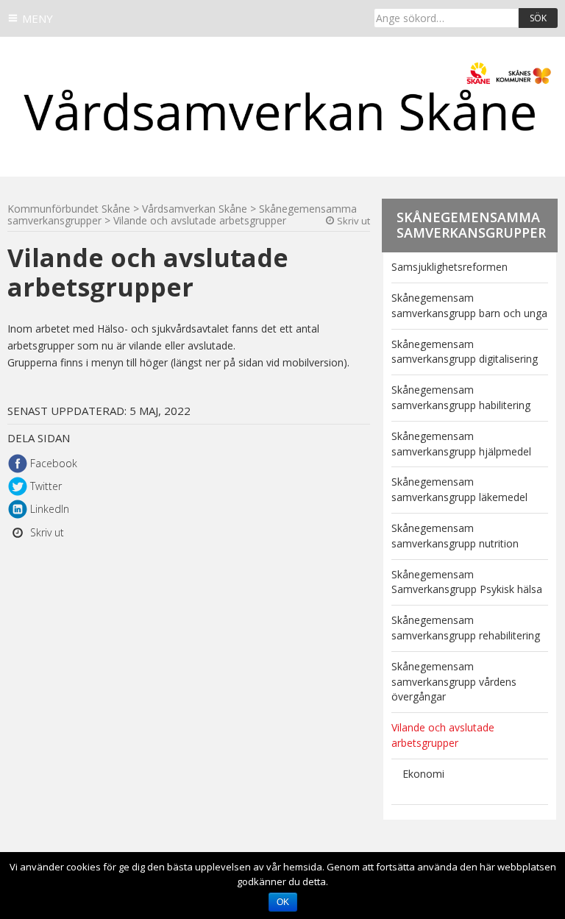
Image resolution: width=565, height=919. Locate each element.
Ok (283, 902)
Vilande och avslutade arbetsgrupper (442, 735)
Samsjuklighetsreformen (449, 267)
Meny (37, 18)
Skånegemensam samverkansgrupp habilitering (460, 397)
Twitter (46, 486)
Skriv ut (353, 220)
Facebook (53, 463)
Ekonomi (423, 774)
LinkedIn (49, 509)
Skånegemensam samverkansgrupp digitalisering (464, 351)
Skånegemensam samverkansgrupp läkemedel (459, 489)
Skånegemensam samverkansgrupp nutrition (455, 535)
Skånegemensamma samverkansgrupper (471, 225)
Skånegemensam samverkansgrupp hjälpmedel (461, 443)
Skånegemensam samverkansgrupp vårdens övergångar (453, 681)
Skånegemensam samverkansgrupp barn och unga (469, 305)
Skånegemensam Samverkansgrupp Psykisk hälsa (466, 582)
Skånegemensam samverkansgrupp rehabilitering (465, 627)
